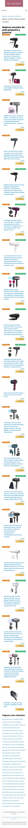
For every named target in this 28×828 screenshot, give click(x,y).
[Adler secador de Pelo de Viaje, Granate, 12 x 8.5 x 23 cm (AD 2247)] (14, 385)
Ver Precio (20, 64)
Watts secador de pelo (10, 719)
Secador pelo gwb (9, 756)
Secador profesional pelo (14, 792)
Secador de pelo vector (10, 767)
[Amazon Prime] (22, 62)
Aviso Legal (4, 817)
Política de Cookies (11, 817)
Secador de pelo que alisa (11, 795)
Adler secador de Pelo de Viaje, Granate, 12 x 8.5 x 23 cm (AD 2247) (13, 395)
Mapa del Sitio (14, 818)
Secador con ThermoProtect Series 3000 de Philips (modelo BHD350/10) (13, 88)
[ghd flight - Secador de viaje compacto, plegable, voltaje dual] (14, 695)
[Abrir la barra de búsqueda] (26, 10)
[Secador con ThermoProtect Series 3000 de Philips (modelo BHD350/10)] (14, 78)
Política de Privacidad (21, 817)
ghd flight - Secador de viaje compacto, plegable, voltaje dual (13, 704)
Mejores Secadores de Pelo (11, 16)
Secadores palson (9, 742)
